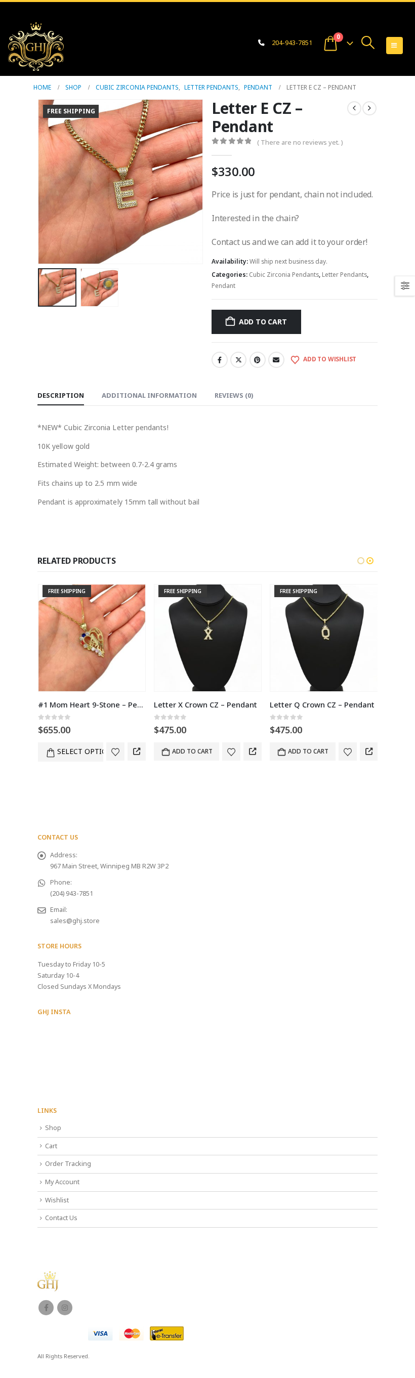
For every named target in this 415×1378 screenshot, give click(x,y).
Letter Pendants (344, 274)
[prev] (354, 108)
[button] (368, 42)
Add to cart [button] (192, 751)
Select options (80, 751)
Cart (51, 1146)
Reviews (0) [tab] (234, 395)
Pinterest (258, 360)
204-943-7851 (292, 42)
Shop (53, 1127)
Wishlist (57, 1200)
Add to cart (263, 321)
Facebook (220, 360)
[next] (369, 108)
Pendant (223, 285)
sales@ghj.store (75, 920)
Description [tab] (60, 395)
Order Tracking (68, 1163)
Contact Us (61, 1218)
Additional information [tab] (149, 395)
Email (276, 360)
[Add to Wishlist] (115, 751)
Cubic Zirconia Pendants (284, 274)
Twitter (238, 360)
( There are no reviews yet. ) (300, 142)
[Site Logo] (36, 46)
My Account (62, 1182)
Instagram (64, 1307)
